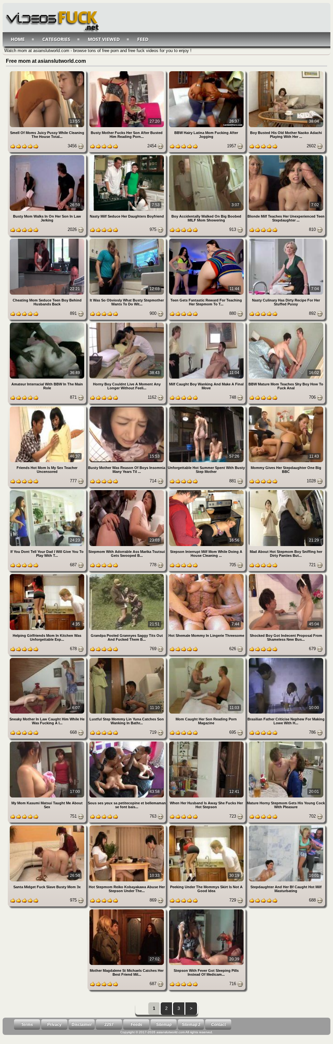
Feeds (136, 1024)
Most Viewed (104, 39)
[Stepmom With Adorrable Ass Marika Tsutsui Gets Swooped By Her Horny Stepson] (127, 491)
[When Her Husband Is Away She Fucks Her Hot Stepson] (207, 742)
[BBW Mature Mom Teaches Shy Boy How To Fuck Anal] (286, 323)
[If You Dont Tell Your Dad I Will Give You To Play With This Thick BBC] (47, 491)
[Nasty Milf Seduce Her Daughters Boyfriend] (127, 156)
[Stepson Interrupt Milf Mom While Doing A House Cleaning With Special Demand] (207, 491)
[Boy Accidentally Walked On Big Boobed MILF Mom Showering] (207, 156)
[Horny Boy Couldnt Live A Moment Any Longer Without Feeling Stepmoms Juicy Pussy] (127, 323)
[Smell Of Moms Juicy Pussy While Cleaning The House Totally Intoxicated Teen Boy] (47, 72)
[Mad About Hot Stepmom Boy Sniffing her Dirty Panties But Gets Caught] (286, 491)
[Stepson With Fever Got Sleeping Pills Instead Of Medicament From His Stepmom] (206, 910)
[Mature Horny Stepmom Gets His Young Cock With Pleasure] (286, 742)
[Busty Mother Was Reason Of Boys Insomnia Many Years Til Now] (127, 407)
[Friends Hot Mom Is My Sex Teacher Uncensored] (47, 407)
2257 (108, 1024)
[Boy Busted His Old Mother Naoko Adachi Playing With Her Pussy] (286, 72)
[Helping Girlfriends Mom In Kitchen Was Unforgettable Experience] (47, 575)
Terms (27, 1024)
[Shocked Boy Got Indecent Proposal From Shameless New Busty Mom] (286, 575)
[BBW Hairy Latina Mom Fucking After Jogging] (207, 72)
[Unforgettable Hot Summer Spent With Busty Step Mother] (207, 407)
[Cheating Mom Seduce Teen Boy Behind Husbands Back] (47, 239)
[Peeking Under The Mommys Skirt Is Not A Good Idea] (207, 826)
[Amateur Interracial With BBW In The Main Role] (47, 323)
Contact (218, 1024)
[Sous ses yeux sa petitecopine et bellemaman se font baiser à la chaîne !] (127, 742)
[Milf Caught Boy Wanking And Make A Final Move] (207, 323)
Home (18, 39)
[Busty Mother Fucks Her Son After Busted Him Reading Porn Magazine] (127, 72)
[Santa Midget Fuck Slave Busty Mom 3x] (47, 826)
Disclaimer (82, 1024)
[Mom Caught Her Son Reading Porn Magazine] (207, 659)
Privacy (54, 1024)
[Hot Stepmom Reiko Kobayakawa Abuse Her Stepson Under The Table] (127, 826)
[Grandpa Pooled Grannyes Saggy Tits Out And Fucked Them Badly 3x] (127, 575)
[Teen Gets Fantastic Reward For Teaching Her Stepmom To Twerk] (207, 239)
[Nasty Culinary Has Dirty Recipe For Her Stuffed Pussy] (286, 239)
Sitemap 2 (191, 1024)
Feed (142, 39)
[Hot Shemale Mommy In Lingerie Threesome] (207, 575)
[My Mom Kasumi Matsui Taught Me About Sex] (47, 742)
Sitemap (163, 1024)
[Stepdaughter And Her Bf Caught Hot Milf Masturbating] (286, 826)
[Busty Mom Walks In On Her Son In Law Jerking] (47, 156)
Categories (56, 39)
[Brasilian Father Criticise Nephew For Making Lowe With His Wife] (286, 659)
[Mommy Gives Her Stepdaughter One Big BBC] (286, 407)
